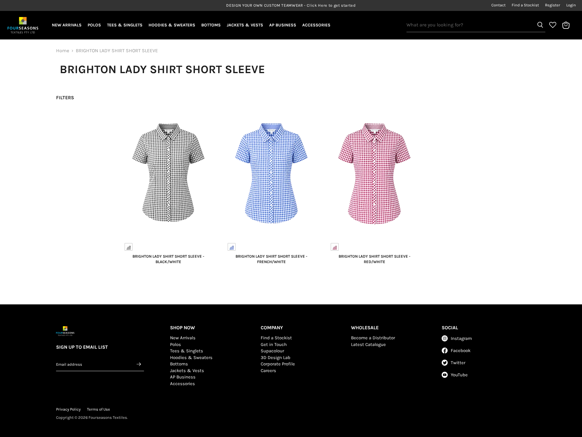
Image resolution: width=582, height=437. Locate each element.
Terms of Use (98, 409)
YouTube (459, 375)
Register (552, 5)
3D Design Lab (275, 357)
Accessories (316, 25)
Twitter (458, 362)
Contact (498, 5)
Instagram (461, 338)
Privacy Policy (68, 409)
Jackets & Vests (245, 25)
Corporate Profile (278, 364)
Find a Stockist (525, 5)
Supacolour (272, 351)
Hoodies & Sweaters (172, 25)
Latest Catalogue (368, 344)
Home (62, 50)
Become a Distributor (373, 337)
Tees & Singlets (124, 25)
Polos (94, 25)
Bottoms (211, 25)
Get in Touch (274, 344)
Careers (268, 370)
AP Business (282, 25)
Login (571, 5)
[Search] (540, 25)
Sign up (139, 364)
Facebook (460, 350)
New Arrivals (67, 25)
